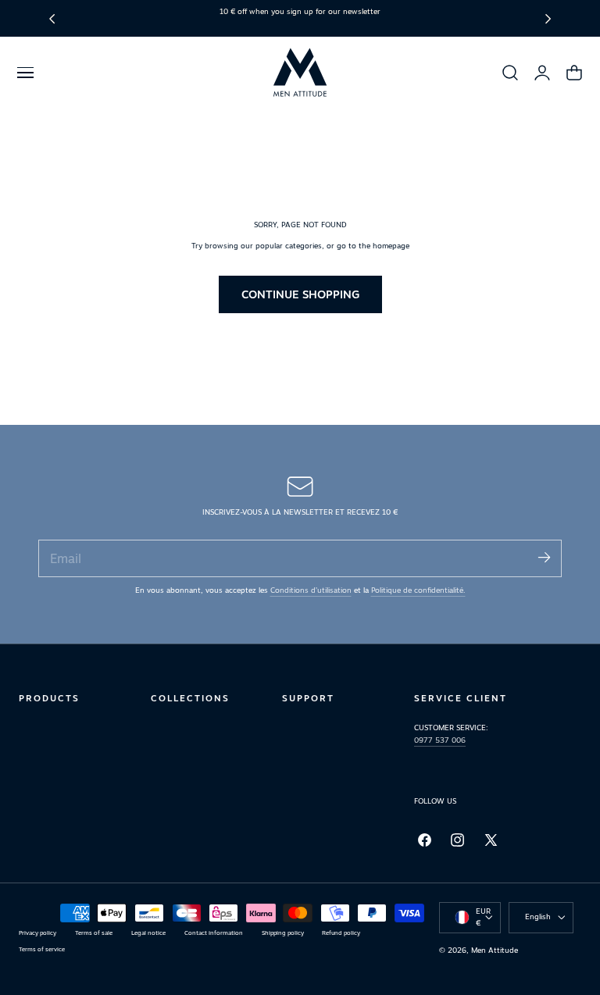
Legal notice (148, 933)
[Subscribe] (543, 557)
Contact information (213, 933)
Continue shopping (300, 294)
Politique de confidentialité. (418, 590)
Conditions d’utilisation (311, 590)
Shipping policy (283, 933)
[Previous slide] (52, 18)
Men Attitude (494, 950)
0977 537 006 (440, 740)
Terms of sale (93, 933)
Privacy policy (37, 933)
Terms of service (42, 949)
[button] (25, 73)
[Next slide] (548, 18)
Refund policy (341, 933)
